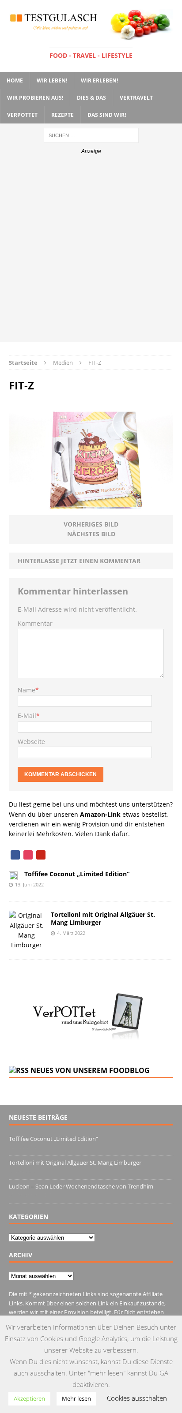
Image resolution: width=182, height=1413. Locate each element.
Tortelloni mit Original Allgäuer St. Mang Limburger (103, 918)
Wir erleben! (99, 80)
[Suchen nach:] (91, 135)
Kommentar (35, 623)
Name (26, 690)
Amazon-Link (100, 814)
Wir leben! (52, 80)
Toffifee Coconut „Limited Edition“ (76, 874)
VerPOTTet (22, 115)
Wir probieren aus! (35, 97)
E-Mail (27, 715)
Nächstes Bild (91, 534)
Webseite (31, 741)
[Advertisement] (91, 251)
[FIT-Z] (91, 510)
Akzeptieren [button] (29, 1398)
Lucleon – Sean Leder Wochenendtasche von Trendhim (81, 1186)
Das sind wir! (106, 115)
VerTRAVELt (136, 97)
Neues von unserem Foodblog (90, 1070)
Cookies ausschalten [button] (137, 1398)
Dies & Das (91, 97)
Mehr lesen (76, 1398)
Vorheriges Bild (91, 524)
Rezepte (62, 115)
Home (15, 80)
